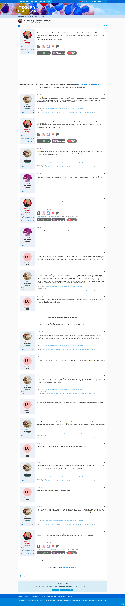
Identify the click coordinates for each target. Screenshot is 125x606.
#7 (104, 227)
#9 (104, 271)
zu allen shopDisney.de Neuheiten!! (68, 323)
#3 (104, 119)
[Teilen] (105, 25)
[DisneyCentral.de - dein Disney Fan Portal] (62, 9)
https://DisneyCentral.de (29, 49)
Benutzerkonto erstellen (66, 589)
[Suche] (104, 1)
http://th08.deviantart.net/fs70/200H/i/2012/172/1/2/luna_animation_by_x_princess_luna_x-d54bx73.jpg (69, 112)
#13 (104, 375)
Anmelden (55, 589)
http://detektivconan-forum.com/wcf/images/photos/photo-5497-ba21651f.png (64, 108)
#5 (104, 173)
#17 (104, 462)
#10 (104, 296)
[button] (83, 1)
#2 (104, 94)
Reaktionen (23, 46)
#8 (104, 252)
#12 (104, 356)
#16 (104, 443)
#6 (104, 198)
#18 (104, 487)
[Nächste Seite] (23, 26)
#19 (104, 506)
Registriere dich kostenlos (65, 586)
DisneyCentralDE (30, 50)
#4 (104, 148)
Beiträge (22, 47)
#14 (104, 400)
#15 (104, 419)
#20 (104, 531)
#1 (104, 30)
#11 (104, 331)
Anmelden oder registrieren (95, 1)
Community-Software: (62, 604)
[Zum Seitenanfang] (122, 604)
